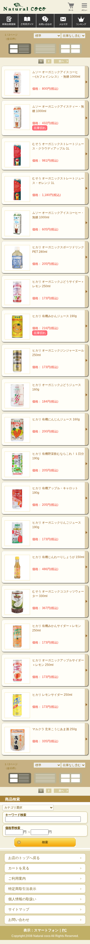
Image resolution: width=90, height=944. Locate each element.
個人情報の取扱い (22, 899)
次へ (61, 61)
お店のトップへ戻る (24, 858)
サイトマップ (18, 909)
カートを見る (18, 868)
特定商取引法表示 (22, 889)
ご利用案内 (17, 878)
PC (64, 930)
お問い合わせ (18, 920)
